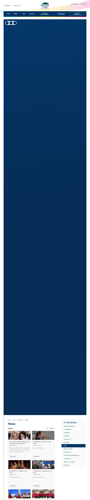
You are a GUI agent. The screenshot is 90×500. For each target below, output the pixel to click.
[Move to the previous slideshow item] (7, 22)
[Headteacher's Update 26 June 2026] (43, 464)
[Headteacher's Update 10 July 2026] (43, 435)
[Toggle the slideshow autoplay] (14, 22)
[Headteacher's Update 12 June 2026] (43, 493)
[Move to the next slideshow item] (11, 22)
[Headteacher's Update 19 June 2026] (19, 493)
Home (9, 420)
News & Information (18, 420)
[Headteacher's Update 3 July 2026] (19, 464)
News (26, 420)
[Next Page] (47, 428)
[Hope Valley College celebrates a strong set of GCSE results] (19, 435)
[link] (44, 428)
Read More (13, 456)
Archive (52, 428)
